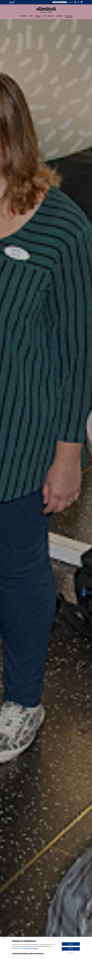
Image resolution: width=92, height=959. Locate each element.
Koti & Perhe (23, 16)
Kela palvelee (69, 16)
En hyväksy (70, 949)
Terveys (31, 16)
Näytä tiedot (70, 953)
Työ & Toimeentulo (49, 16)
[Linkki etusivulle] (46, 9)
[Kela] (12, 2)
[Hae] (65, 2)
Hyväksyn (71, 944)
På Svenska (71, 2)
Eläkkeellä (60, 16)
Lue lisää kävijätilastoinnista (29, 948)
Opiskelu (38, 16)
